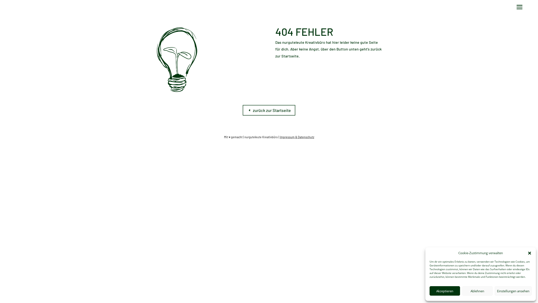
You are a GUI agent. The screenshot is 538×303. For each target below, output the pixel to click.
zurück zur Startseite (272, 110)
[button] (529, 253)
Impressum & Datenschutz (297, 137)
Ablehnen (477, 291)
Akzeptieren (444, 291)
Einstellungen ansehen (513, 291)
